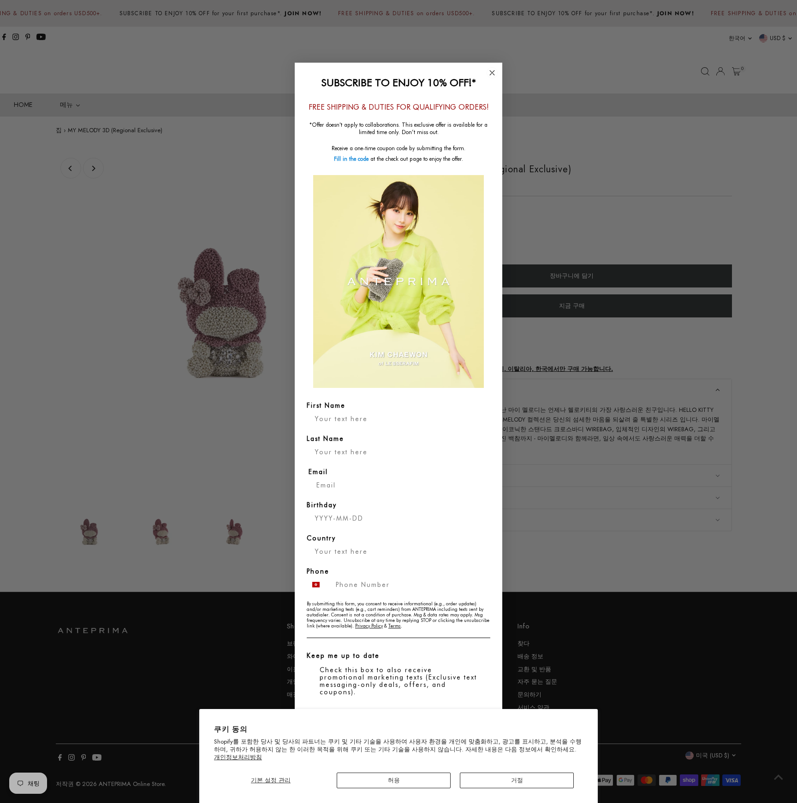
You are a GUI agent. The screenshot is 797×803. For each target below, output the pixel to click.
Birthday (322, 505)
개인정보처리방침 (238, 757)
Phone (318, 571)
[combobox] (319, 584)
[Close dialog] (492, 72)
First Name (326, 405)
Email (318, 471)
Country (321, 538)
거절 (517, 780)
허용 (394, 780)
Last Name (325, 438)
